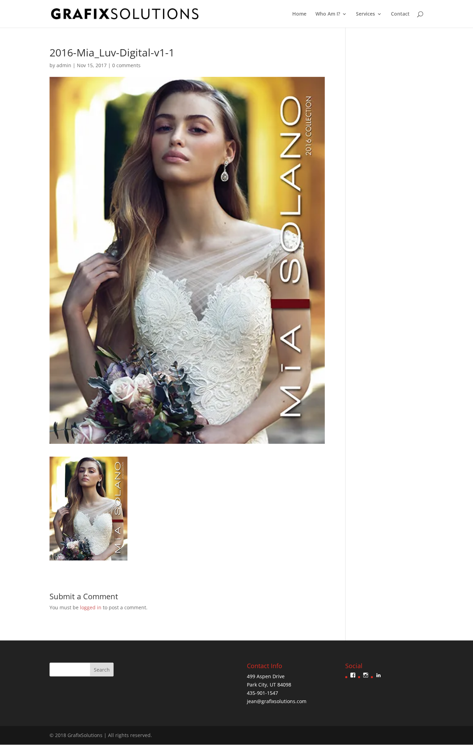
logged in (90, 607)
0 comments (126, 65)
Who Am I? (327, 14)
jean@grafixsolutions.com (276, 701)
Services (365, 14)
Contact (400, 14)
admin (63, 65)
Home (299, 14)
